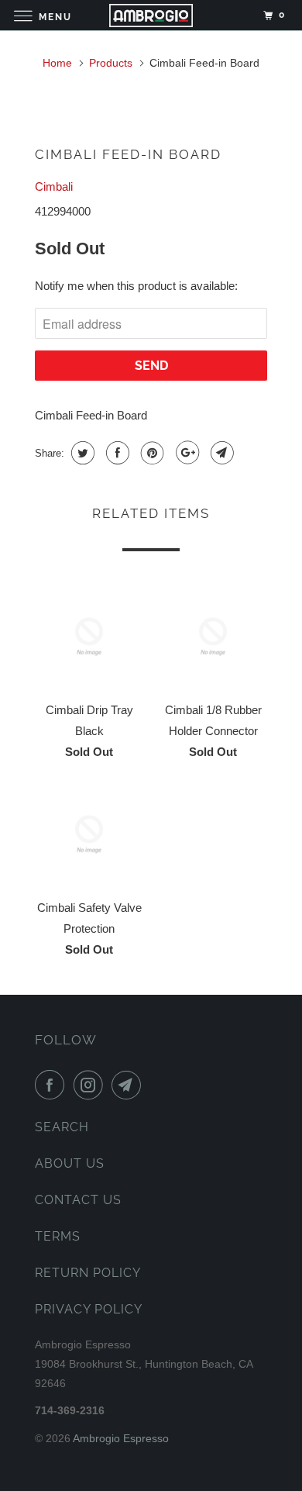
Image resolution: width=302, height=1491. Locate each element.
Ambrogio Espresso (121, 1438)
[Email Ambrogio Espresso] (129, 1084)
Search (62, 1127)
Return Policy (88, 1272)
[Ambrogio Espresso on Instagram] (91, 1084)
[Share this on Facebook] (115, 452)
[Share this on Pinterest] (150, 452)
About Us (70, 1163)
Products (110, 63)
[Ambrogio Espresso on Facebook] (52, 1084)
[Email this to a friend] (220, 452)
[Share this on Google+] (185, 452)
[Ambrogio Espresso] (151, 15)
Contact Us (78, 1199)
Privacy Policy (88, 1309)
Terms (58, 1236)
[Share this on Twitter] (80, 452)
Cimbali (54, 186)
